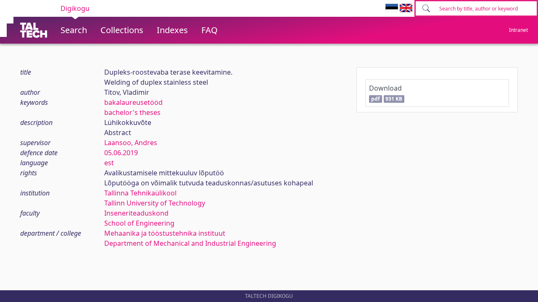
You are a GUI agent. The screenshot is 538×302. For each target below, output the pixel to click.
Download (385, 92)
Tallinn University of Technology (154, 203)
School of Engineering (139, 223)
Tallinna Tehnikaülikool (140, 193)
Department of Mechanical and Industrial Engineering (190, 243)
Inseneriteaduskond (136, 213)
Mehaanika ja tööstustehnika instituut (164, 233)
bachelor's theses (132, 112)
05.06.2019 (121, 152)
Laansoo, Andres (130, 142)
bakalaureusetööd (133, 102)
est (109, 162)
